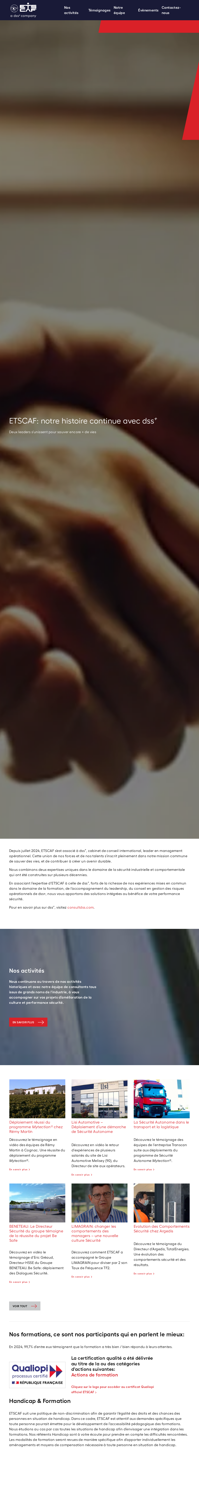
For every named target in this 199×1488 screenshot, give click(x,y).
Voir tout (20, 1306)
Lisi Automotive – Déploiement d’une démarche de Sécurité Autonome (99, 1127)
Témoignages (99, 10)
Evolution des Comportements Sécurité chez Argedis (161, 1228)
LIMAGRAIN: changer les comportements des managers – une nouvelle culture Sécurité (95, 1233)
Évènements (148, 10)
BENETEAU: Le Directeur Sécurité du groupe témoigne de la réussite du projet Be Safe (36, 1233)
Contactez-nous (171, 10)
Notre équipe (119, 10)
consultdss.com (80, 907)
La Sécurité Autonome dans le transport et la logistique (161, 1124)
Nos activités (71, 10)
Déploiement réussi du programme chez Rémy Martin (36, 1127)
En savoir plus (23, 1022)
